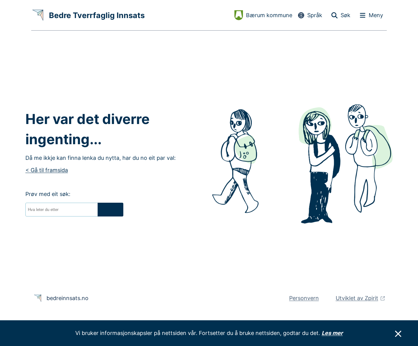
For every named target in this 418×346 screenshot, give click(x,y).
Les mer (332, 333)
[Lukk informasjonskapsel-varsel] (398, 334)
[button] (110, 209)
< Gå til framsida (46, 170)
